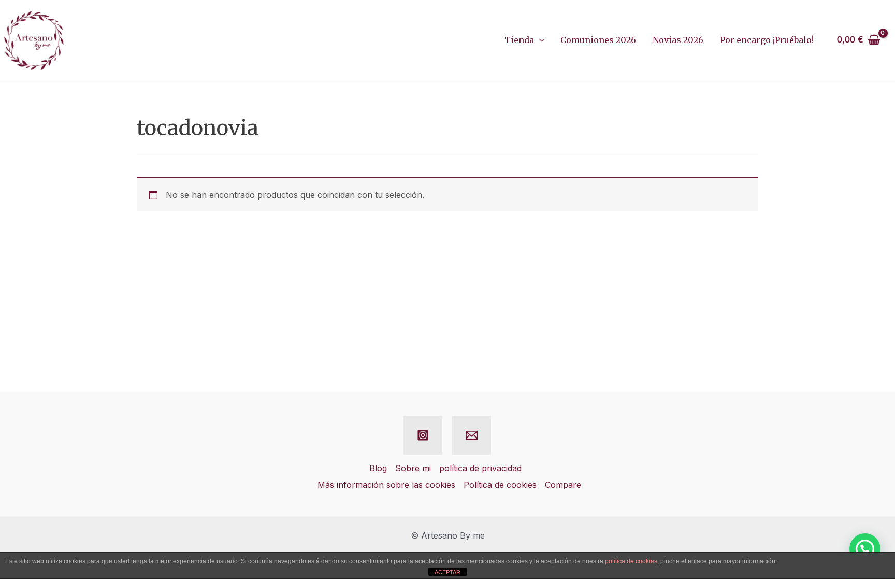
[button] (539, 40)
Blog (378, 468)
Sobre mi (413, 468)
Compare (563, 484)
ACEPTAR (447, 572)
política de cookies (631, 561)
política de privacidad (480, 468)
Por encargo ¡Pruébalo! (767, 40)
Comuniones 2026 (598, 40)
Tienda (519, 40)
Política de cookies (500, 484)
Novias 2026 (678, 40)
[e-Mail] (471, 435)
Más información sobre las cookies (386, 484)
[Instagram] (422, 435)
